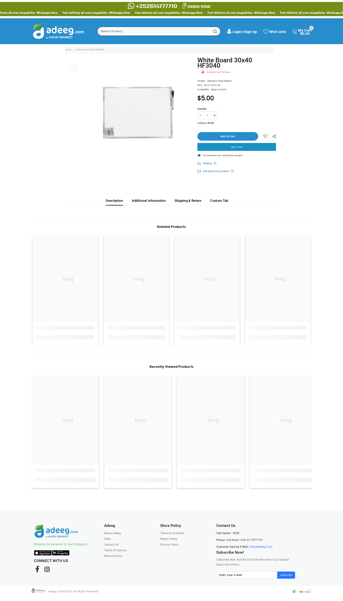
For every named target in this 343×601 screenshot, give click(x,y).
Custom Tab (219, 200)
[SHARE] (273, 136)
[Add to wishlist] (265, 136)
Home (68, 49)
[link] (65, 328)
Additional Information (149, 200)
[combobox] (154, 31)
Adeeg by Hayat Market (219, 81)
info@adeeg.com (261, 546)
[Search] (158, 31)
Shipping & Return (188, 200)
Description (114, 200)
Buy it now (236, 147)
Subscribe (286, 575)
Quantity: (202, 108)
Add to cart (227, 136)
